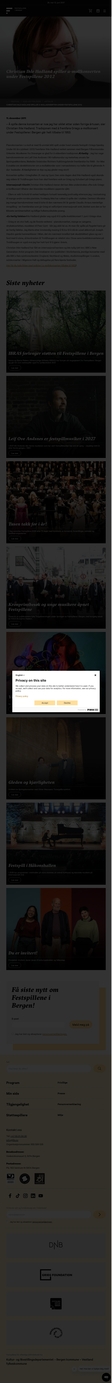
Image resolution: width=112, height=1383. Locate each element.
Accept (45, 703)
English (19, 675)
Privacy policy (22, 696)
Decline (67, 703)
